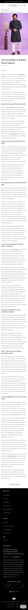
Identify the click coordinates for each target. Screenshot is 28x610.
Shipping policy (19, 604)
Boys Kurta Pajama (7, 509)
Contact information (11, 604)
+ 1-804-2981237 (16, 556)
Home (2, 9)
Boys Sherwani (6, 512)
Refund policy (18, 606)
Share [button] (4, 70)
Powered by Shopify (15, 601)
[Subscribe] (21, 586)
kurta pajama (10, 107)
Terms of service (11, 606)
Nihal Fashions (12, 456)
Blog (6, 9)
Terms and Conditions (8, 526)
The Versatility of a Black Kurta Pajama (11, 12)
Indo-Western (6, 502)
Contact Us (6, 540)
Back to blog (15, 484)
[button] (3, 5)
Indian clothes (14, 133)
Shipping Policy (7, 529)
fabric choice (4, 278)
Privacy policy (23, 601)
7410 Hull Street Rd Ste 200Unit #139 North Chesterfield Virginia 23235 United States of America (13, 551)
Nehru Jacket (6, 505)
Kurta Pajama (14, 249)
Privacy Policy (6, 533)
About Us (5, 522)
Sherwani (5, 498)
